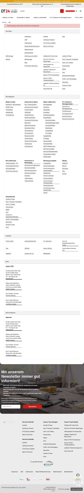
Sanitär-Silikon (29, 138)
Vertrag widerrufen (76, 489)
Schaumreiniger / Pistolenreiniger (48, 182)
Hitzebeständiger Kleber (52, 123)
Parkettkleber (49, 130)
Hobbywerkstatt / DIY (12, 163)
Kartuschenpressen (48, 166)
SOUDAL (27, 248)
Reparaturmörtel (29, 136)
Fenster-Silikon (29, 110)
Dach (7, 227)
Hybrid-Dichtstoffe (30, 117)
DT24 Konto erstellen (28, 431)
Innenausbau (9, 207)
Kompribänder (10, 115)
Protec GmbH (9, 241)
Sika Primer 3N (68, 451)
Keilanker (27, 175)
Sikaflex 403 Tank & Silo (71, 425)
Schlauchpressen (48, 185)
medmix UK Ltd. (29, 253)
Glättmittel (28, 112)
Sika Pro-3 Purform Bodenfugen (73, 428)
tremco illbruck (47, 248)
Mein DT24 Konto (27, 434)
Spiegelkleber (47, 136)
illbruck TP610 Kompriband (72, 440)
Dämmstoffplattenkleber (50, 151)
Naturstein (9, 222)
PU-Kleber (46, 138)
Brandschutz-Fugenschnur (32, 165)
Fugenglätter (47, 163)
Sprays (45, 192)
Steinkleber (46, 110)
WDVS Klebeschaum (49, 146)
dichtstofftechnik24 (30, 241)
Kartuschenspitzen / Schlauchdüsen (49, 169)
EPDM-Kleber (47, 157)
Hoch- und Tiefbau (48, 431)
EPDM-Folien (9, 107)
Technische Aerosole (12, 171)
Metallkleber (48, 128)
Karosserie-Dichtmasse (31, 120)
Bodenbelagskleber (48, 115)
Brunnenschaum (67, 116)
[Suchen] (62, 11)
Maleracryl (28, 123)
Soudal (64, 174)
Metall (7, 209)
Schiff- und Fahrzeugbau (50, 447)
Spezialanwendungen (49, 444)
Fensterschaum (66, 111)
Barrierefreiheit (68, 472)
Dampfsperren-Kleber (49, 154)
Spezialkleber (47, 117)
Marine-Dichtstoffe (30, 125)
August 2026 (10, 266)
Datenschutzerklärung (30, 398)
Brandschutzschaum (68, 119)
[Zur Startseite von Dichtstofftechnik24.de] (9, 11)
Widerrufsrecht (57, 472)
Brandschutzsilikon (30, 173)
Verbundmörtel (29, 181)
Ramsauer (65, 168)
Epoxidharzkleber (50, 120)
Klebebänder (9, 112)
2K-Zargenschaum (67, 114)
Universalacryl (29, 146)
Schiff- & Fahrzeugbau (12, 219)
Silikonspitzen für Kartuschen (72, 431)
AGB (22, 472)
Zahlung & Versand (27, 428)
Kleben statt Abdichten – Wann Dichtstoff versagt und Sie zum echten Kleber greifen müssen (13, 286)
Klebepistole (46, 173)
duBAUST (65, 163)
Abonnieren (32, 406)
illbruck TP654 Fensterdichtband (69, 444)
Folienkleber (9, 110)
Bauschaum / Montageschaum (67, 107)
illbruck (64, 166)
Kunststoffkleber (50, 125)
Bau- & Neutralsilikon (31, 104)
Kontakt (24, 425)
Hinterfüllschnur (29, 115)
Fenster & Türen (10, 224)
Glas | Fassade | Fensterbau (14, 202)
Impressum (14, 472)
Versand (23, 487)
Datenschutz (29, 472)
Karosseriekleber (10, 168)
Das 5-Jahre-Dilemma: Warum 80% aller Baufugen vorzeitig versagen (13, 302)
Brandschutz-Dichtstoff (31, 107)
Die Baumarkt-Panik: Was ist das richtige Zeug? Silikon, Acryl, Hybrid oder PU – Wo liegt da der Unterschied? (13, 274)
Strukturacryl (28, 144)
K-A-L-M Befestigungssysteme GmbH (68, 243)
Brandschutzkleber (30, 168)
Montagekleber (47, 104)
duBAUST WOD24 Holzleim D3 (73, 448)
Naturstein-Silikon (30, 128)
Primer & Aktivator (48, 175)
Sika (63, 171)
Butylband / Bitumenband (13, 104)
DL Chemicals (47, 241)
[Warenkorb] (80, 11)
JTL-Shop (66, 489)
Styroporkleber (47, 141)
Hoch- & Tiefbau (10, 204)
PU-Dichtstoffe (29, 133)
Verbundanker (29, 178)
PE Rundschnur (29, 130)
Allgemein (9, 317)
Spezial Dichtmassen (31, 141)
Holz (7, 212)
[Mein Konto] (76, 11)
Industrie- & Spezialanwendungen (12, 216)
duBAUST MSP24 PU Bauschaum (70, 435)
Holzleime (46, 107)
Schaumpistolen (48, 178)
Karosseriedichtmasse (12, 166)
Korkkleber (46, 112)
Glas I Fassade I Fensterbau (51, 428)
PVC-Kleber (48, 133)
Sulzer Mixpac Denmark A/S (69, 249)
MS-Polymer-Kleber (48, 149)
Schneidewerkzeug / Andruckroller (49, 189)
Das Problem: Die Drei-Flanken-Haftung (12, 294)
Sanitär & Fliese (10, 199)
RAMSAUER (46, 253)
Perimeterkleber (47, 144)
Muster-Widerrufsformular (43, 472)
